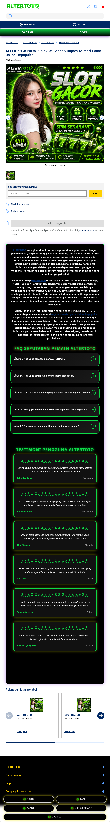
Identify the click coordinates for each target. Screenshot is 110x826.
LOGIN (82, 32)
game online (38, 280)
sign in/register (87, 230)
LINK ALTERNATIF (83, 807)
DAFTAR (27, 32)
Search (10, 16)
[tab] (30, 742)
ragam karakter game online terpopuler (74, 314)
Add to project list (58, 223)
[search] (55, 16)
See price (22, 731)
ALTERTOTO (19, 250)
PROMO (30, 799)
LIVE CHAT (57, 816)
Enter (95, 193)
